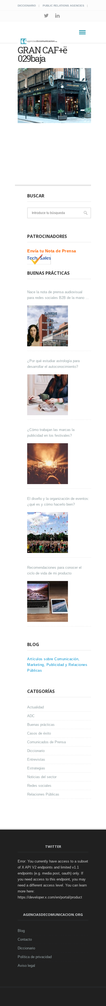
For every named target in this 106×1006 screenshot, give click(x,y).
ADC (31, 716)
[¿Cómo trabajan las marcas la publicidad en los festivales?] (48, 463)
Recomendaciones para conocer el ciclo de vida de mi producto (54, 570)
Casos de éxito (39, 733)
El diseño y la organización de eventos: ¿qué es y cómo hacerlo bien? (58, 501)
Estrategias (36, 768)
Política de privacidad (35, 957)
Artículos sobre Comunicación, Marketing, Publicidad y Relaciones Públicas (57, 664)
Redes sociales (39, 786)
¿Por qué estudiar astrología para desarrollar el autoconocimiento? (53, 364)
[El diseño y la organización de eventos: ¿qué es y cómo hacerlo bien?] (48, 532)
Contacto (25, 939)
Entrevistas (36, 759)
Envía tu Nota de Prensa (51, 251)
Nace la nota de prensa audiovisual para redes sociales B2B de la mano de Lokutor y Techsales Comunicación (58, 295)
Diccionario (27, 5)
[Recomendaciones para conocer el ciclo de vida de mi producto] (48, 601)
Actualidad (35, 707)
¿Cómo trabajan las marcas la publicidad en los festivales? (50, 433)
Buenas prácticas (41, 725)
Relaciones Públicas (43, 794)
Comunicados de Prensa (46, 742)
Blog (21, 931)
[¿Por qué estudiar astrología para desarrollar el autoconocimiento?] (48, 394)
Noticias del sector (42, 777)
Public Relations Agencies (63, 5)
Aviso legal (26, 966)
